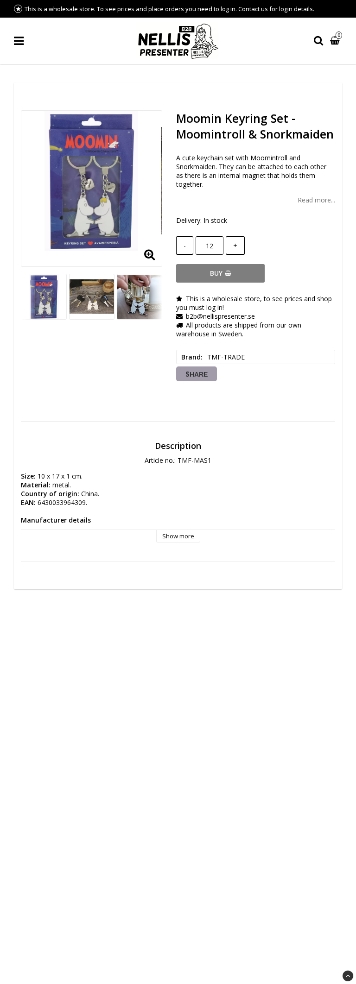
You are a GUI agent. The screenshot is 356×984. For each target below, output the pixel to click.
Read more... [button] (316, 200)
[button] (336, 41)
